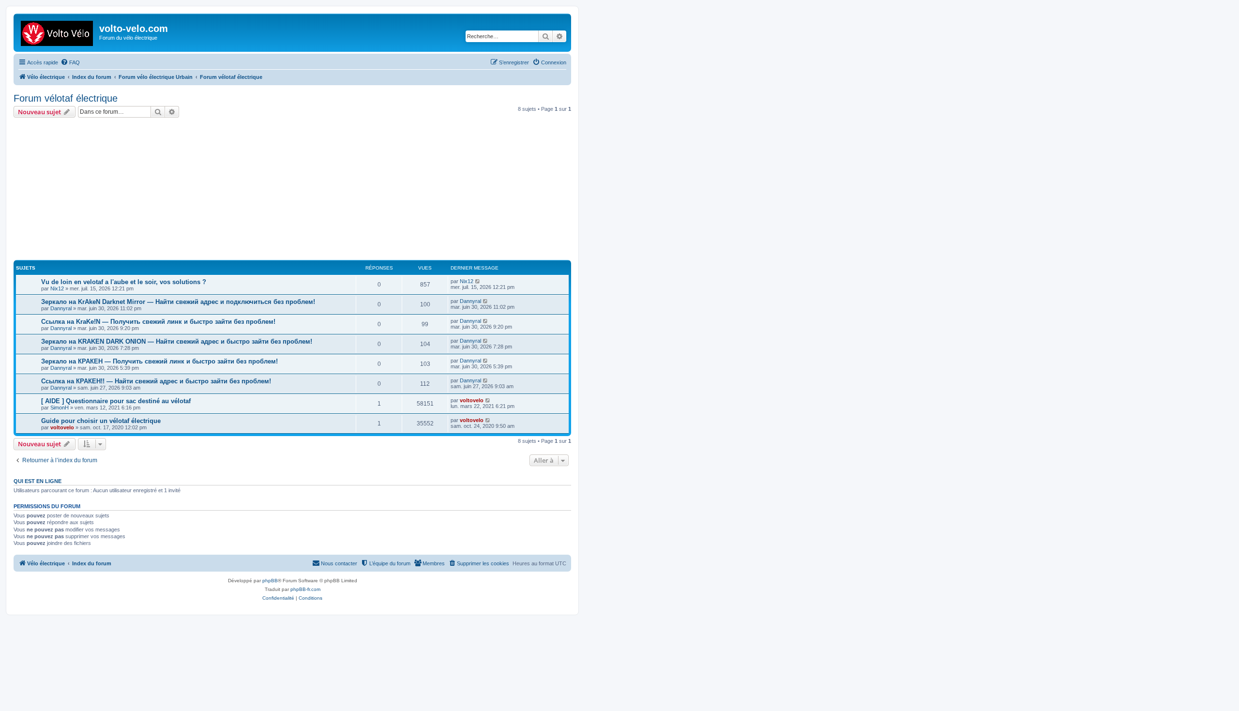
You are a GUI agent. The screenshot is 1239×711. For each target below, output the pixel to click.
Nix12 (57, 288)
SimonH (59, 407)
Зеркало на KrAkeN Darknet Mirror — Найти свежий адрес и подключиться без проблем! (178, 301)
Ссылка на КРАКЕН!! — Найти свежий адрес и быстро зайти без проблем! (156, 381)
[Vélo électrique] (57, 31)
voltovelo (472, 400)
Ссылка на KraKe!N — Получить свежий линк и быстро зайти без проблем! (158, 321)
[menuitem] (70, 62)
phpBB (270, 580)
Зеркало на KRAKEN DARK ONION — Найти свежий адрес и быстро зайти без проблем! (176, 341)
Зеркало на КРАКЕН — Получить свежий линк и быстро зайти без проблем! (159, 361)
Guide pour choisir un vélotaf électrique (101, 420)
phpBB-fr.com (305, 589)
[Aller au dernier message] (478, 281)
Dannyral (61, 308)
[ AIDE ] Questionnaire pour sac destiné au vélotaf (116, 401)
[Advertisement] (304, 190)
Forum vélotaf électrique (66, 98)
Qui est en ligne (37, 481)
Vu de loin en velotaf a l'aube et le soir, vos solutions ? (123, 282)
